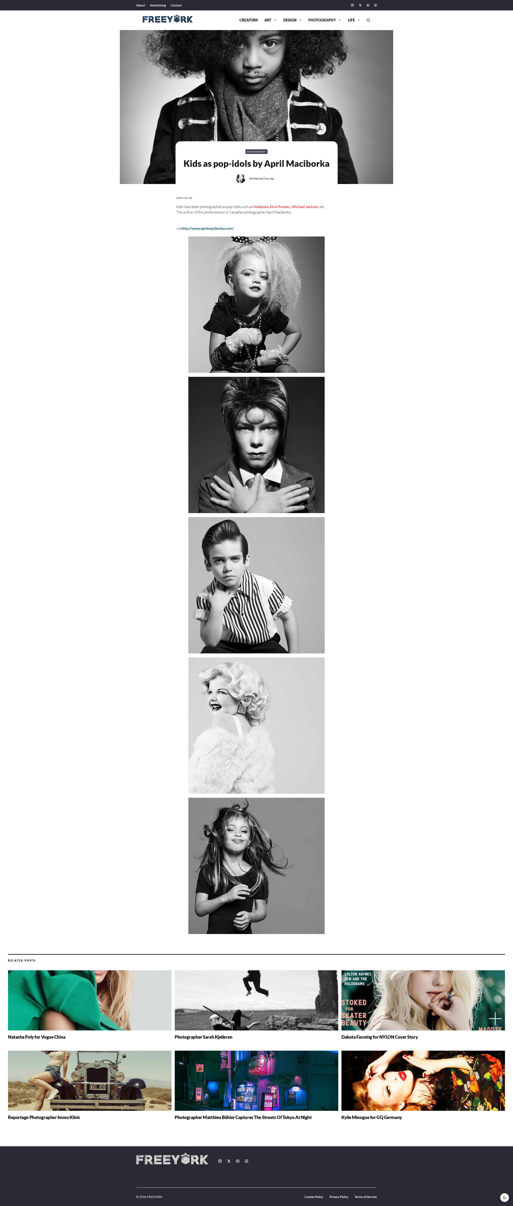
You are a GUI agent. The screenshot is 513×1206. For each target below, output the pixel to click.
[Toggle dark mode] (504, 1197)
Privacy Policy (338, 1197)
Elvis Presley (280, 206)
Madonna (261, 206)
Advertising (158, 5)
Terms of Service (366, 1197)
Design (290, 20)
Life (351, 20)
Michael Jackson (305, 206)
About (140, 5)
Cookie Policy (314, 1197)
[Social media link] (352, 5)
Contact (176, 5)
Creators (248, 20)
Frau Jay (269, 178)
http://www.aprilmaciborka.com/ (207, 228)
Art (267, 20)
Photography (322, 20)
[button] (367, 20)
